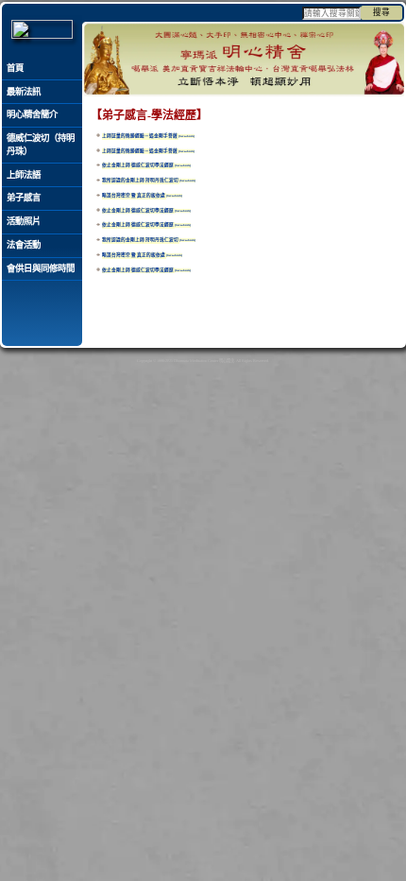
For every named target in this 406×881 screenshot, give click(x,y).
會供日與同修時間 (41, 268)
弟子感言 (24, 197)
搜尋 (381, 12)
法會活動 (24, 245)
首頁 (15, 68)
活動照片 (24, 221)
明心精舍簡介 (32, 114)
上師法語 (24, 175)
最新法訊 (24, 91)
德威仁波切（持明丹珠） (41, 144)
